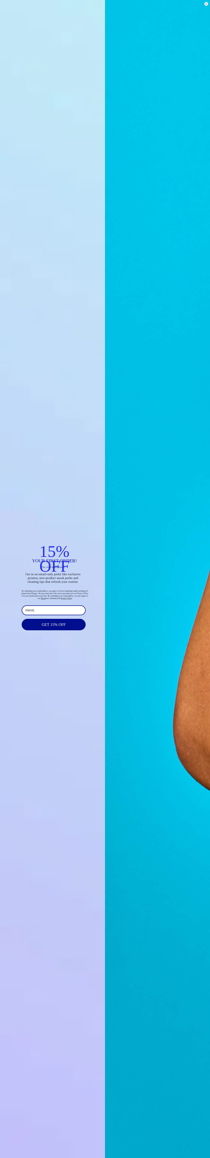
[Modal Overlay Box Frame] (105, 579)
